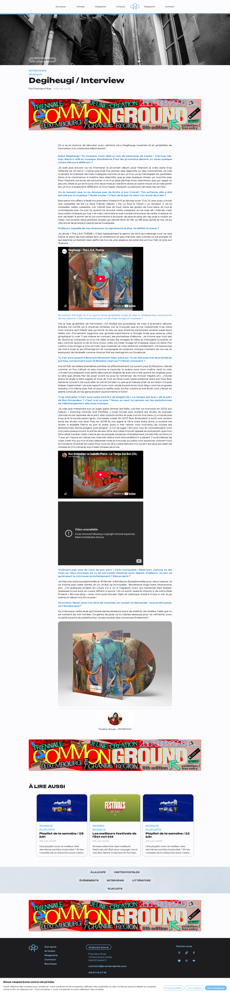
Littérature (141, 880)
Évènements (88, 880)
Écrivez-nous (99, 947)
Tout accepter (216, 988)
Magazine (100, 6)
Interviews (115, 880)
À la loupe (98, 872)
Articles (81, 6)
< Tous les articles (42, 59)
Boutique (50, 963)
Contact (120, 6)
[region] (115, 985)
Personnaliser (173, 988)
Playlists (115, 888)
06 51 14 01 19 (97, 972)
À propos (61, 6)
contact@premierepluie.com (107, 966)
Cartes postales (126, 872)
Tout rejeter (194, 988)
